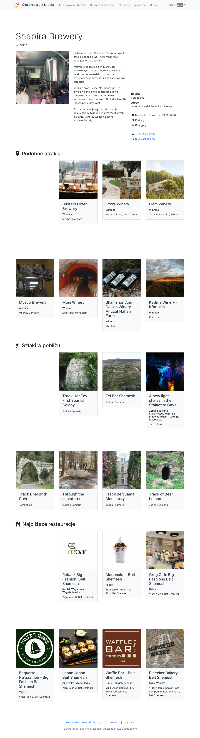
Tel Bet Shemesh (120, 396)
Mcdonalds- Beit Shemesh (120, 576)
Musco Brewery (33, 302)
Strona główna (66, 5)
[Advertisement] (100, 22)
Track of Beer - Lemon (162, 496)
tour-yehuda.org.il (145, 138)
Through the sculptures (73, 496)
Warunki (86, 722)
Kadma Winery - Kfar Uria (163, 304)
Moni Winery (73, 302)
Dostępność (100, 722)
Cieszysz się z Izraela (38, 5)
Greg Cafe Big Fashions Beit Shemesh (161, 579)
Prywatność (73, 722)
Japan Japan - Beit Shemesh (75, 675)
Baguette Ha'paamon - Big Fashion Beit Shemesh (33, 680)
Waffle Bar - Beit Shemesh (120, 675)
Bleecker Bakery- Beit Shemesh (164, 675)
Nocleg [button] (81, 5)
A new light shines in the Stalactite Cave (163, 400)
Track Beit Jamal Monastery (120, 496)
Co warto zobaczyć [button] (102, 5)
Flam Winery (160, 204)
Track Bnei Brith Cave (33, 496)
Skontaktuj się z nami (122, 722)
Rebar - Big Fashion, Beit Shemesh (73, 579)
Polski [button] (172, 4)
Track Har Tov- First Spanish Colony (75, 400)
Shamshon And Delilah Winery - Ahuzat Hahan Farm (120, 309)
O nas (153, 5)
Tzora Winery (117, 204)
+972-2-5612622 (145, 133)
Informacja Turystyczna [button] (132, 5)
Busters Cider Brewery (74, 206)
